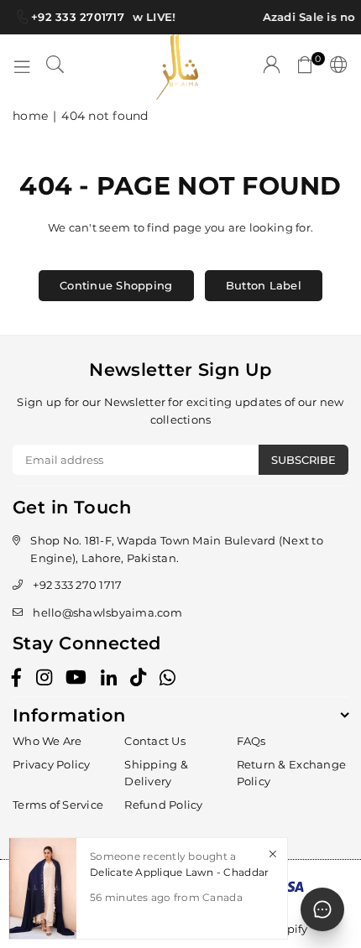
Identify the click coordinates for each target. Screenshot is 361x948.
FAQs (251, 740)
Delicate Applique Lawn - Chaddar (179, 872)
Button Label (263, 285)
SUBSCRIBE (303, 459)
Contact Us (155, 740)
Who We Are (47, 740)
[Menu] (22, 67)
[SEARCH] (55, 67)
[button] (305, 67)
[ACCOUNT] (272, 67)
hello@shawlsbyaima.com (107, 612)
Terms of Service (58, 804)
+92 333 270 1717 (77, 584)
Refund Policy (163, 804)
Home (30, 115)
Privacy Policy (52, 764)
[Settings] (335, 67)
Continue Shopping (116, 285)
